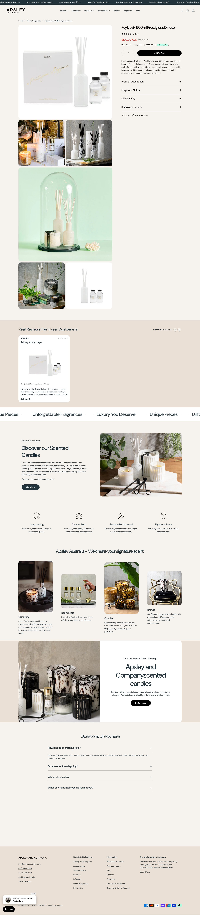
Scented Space (79, 870)
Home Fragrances (34, 21)
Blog (108, 870)
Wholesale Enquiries (115, 861)
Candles (108, 618)
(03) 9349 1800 (25, 868)
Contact (110, 875)
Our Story (23, 617)
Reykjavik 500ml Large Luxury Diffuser (35, 384)
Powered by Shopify (54, 905)
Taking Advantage (31, 342)
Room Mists (67, 613)
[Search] (182, 10)
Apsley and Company (82, 861)
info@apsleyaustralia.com (29, 864)
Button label (140, 703)
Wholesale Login (113, 866)
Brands (151, 610)
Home (20, 21)
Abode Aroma (79, 866)
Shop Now (30, 487)
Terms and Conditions (116, 883)
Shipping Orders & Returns (118, 888)
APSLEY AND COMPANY (35, 905)
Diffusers (77, 879)
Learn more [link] (145, 872)
